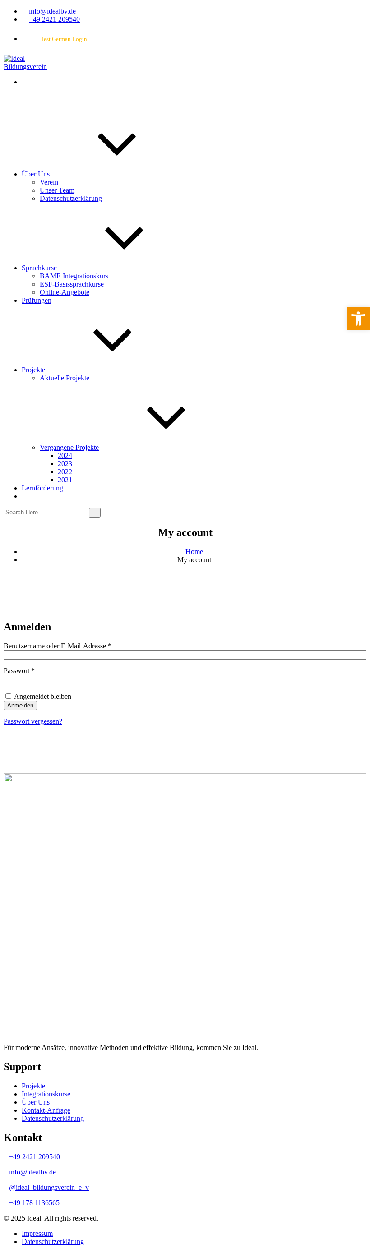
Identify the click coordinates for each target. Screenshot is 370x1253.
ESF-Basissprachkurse (72, 284)
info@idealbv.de (52, 11)
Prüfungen (36, 300)
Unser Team (57, 190)
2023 (65, 463)
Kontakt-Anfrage (46, 1110)
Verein (49, 182)
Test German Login (64, 39)
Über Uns (36, 174)
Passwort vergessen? (33, 721)
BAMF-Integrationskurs (74, 276)
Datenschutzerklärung (71, 198)
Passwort (36, 671)
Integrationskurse (46, 1094)
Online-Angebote (64, 292)
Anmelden (20, 705)
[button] (358, 318)
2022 (65, 472)
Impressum (37, 1233)
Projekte (33, 370)
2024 (65, 455)
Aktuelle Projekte (64, 378)
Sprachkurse (39, 268)
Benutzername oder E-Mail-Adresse (74, 646)
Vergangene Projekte (69, 447)
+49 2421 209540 (54, 19)
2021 (65, 480)
